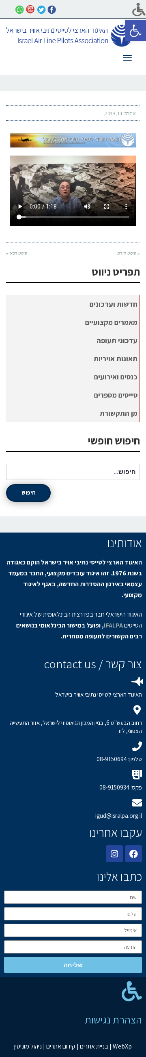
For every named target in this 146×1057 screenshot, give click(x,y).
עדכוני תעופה (117, 340)
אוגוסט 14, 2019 (120, 113)
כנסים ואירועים (115, 376)
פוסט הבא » (16, 253)
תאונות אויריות (115, 358)
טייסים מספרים (115, 395)
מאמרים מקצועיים (111, 322)
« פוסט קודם (128, 253)
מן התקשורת (118, 413)
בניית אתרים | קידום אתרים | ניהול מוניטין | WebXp (73, 1046)
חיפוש (28, 492)
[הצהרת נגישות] (132, 991)
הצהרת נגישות (113, 1019)
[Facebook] (133, 853)
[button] (135, 30)
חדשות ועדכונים (113, 304)
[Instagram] (114, 853)
